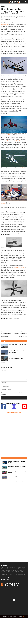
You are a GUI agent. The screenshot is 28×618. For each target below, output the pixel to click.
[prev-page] (2, 363)
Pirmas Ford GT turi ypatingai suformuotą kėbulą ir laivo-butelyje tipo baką (20, 335)
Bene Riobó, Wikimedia (17, 75)
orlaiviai (11, 318)
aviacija (7, 318)
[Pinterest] (8, 325)
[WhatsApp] (11, 325)
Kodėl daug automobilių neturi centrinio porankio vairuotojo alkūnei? (6, 335)
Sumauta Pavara (5, 581)
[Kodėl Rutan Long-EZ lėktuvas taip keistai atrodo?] (4, 346)
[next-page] (4, 363)
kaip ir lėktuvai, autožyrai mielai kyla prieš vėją (15, 140)
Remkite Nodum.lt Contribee (14, 412)
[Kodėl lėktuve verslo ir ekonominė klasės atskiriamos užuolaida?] (4, 358)
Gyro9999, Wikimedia (21, 167)
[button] (2, 1)
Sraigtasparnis (4, 24)
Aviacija (6, 4)
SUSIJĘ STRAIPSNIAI (7, 341)
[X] (5, 325)
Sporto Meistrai (5, 579)
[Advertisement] (11, 434)
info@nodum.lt (21, 574)
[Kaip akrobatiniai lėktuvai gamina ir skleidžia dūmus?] (4, 352)
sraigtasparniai (16, 318)
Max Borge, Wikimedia (8, 134)
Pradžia (2, 4)
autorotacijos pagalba (19, 267)
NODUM (2, 13)
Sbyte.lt (23, 616)
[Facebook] (2, 325)
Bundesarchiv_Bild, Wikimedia (10, 297)
